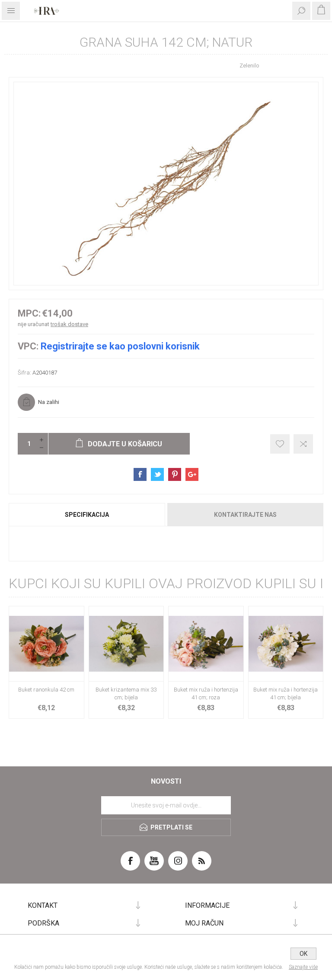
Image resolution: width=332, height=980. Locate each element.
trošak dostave (69, 324)
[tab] (87, 514)
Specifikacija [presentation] (87, 514)
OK (303, 953)
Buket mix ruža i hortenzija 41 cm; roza (206, 693)
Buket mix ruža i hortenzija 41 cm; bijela (285, 693)
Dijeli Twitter (157, 474)
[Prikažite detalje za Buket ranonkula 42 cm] (46, 643)
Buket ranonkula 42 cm (46, 689)
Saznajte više (303, 967)
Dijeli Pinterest (174, 474)
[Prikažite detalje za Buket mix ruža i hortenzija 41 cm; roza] (206, 643)
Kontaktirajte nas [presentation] (245, 514)
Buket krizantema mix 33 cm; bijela (126, 693)
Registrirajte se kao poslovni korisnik (120, 346)
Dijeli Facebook (140, 474)
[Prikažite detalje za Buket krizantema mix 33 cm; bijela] (126, 643)
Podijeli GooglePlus (191, 474)
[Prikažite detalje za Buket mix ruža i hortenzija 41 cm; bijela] (286, 643)
